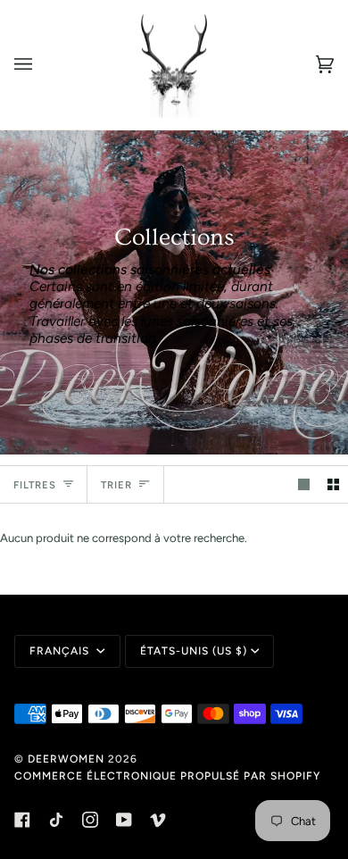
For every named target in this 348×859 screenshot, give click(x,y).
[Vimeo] (158, 820)
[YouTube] (124, 820)
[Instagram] (90, 820)
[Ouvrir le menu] (41, 64)
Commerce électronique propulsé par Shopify (167, 776)
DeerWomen (66, 759)
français (61, 651)
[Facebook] (22, 820)
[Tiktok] (56, 820)
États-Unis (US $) (193, 651)
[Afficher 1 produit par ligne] (304, 484)
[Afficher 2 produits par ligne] (333, 484)
